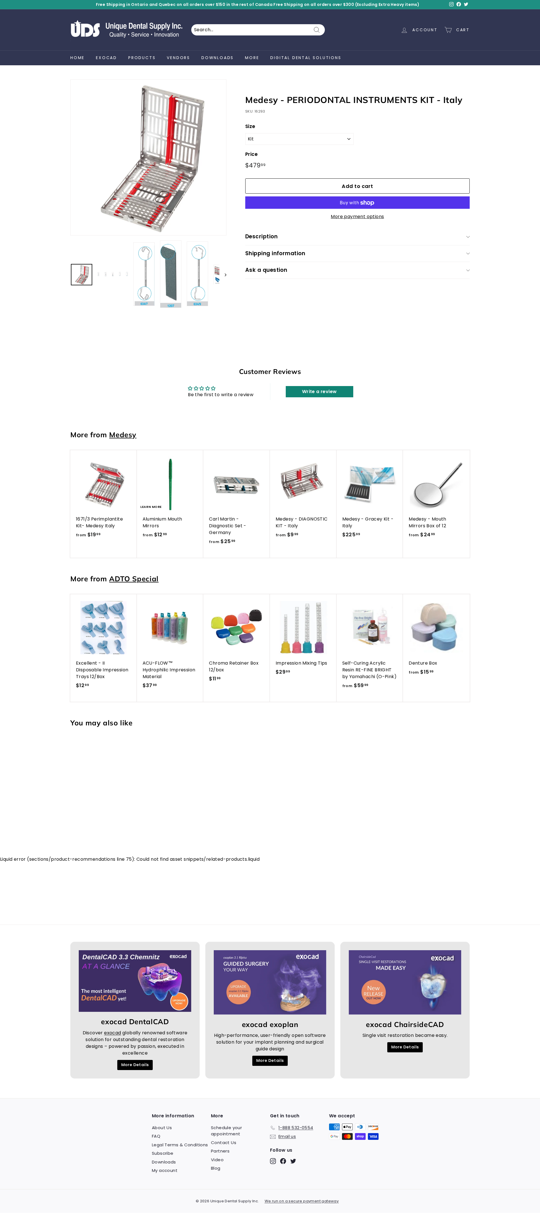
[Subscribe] (361, 633)
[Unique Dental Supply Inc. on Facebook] (324, 651)
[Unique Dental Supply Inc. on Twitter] (334, 651)
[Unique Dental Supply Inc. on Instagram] (314, 651)
